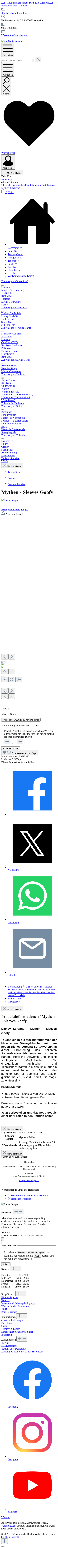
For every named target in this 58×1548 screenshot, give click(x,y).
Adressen (36, 185)
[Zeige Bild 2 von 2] (6, 661)
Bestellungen (48, 185)
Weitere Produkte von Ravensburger (29, 1195)
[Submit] (2, 1239)
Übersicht (6, 185)
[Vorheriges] (4, 656)
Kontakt (5, 1300)
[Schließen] (2, 676)
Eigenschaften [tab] (15, 998)
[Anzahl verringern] (7, 741)
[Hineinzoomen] (18, 679)
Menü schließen (14, 173)
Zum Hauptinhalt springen (15, 2)
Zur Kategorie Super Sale (14, 307)
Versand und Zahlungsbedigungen (18, 1303)
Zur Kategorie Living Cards (15, 359)
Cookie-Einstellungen (12, 1320)
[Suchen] (33, 60)
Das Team (6, 1323)
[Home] (32, 221)
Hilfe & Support (9, 1297)
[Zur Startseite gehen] (12, 41)
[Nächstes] (11, 656)
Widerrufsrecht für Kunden (15, 1306)
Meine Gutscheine (10, 188)
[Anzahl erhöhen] (20, 741)
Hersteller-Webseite (21, 1198)
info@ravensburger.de (29, 1180)
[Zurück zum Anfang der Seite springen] (4, 1541)
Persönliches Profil (21, 185)
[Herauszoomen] (4, 679)
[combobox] (16, 60)
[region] (29, 608)
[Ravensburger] (29, 500)
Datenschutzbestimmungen (31, 1252)
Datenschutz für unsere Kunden (17, 1331)
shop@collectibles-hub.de (14, 13)
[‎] (32, 814)
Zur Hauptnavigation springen (27, 4)
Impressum (6, 1334)
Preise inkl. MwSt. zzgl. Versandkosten (21, 720)
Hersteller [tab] (13, 1001)
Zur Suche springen (39, 2)
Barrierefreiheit (9, 1312)
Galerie (5, 1326)
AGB (37, 1256)
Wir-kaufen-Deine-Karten (14, 35)
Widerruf (5, 1517)
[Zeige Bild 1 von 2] (2, 661)
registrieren (12, 182)
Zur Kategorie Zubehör (13, 435)
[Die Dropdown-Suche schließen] (38, 59)
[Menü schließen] (2, 285)
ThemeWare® (12, 1537)
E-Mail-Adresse (10, 1235)
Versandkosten (8, 1525)
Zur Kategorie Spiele (12, 406)
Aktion (5, 1232)
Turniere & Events (10, 1328)
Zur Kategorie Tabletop (13, 374)
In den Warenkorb (11, 748)
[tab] (31, 991)
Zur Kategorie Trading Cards (16, 327)
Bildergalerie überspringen (14, 509)
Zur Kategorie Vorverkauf (14, 281)
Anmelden (6, 179)
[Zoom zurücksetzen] (11, 679)
